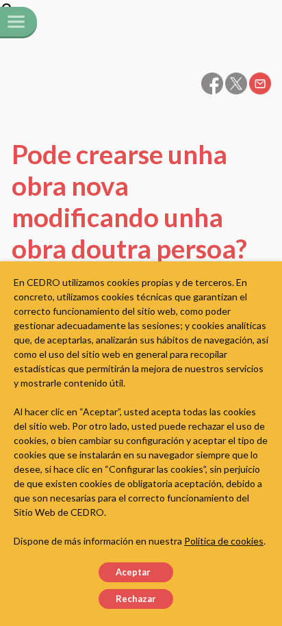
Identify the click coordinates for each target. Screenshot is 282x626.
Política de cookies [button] (224, 541)
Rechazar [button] (136, 598)
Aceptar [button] (133, 571)
